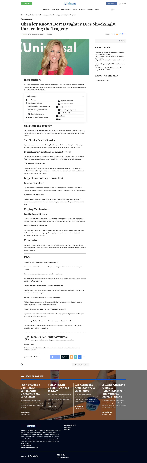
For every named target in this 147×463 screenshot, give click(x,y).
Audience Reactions (67, 104)
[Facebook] (29, 456)
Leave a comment (81, 364)
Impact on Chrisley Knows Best (38, 117)
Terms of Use (43, 347)
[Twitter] (31, 456)
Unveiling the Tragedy (35, 103)
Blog (27, 15)
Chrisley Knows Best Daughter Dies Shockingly (39, 131)
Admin (24, 34)
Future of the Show (66, 100)
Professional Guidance (68, 113)
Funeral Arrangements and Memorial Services (37, 110)
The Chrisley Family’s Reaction (40, 106)
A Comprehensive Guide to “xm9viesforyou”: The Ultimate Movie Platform (113, 390)
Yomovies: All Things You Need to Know (58, 387)
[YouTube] (34, 456)
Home (23, 15)
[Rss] (37, 456)
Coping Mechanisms (64, 107)
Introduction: (32, 100)
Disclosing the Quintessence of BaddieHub (85, 387)
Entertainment (26, 19)
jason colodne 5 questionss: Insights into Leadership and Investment (30, 390)
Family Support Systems (68, 110)
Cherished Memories (37, 114)
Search (123, 40)
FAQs (59, 119)
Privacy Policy (71, 347)
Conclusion (61, 116)
